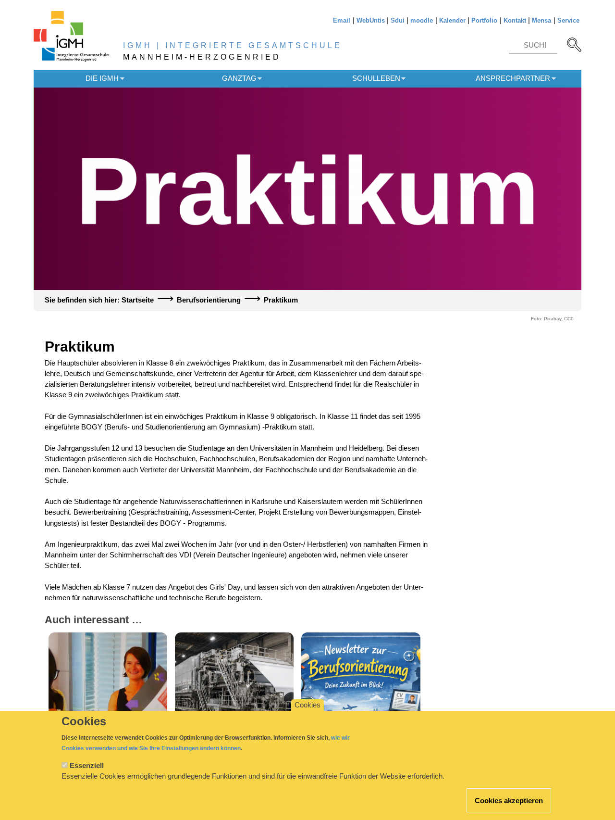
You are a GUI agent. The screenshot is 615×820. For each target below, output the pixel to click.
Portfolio (484, 20)
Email (341, 20)
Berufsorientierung (209, 300)
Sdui (398, 20)
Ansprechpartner (513, 78)
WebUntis (371, 20)
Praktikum (281, 300)
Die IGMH (102, 78)
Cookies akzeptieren (509, 801)
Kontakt (515, 20)
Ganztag (239, 78)
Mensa (541, 20)
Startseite (138, 300)
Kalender (452, 20)
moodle (421, 20)
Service (568, 20)
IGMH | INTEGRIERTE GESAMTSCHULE (232, 45)
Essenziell (87, 766)
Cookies (307, 705)
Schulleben (376, 78)
